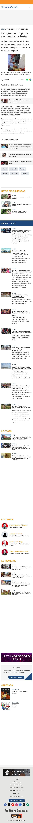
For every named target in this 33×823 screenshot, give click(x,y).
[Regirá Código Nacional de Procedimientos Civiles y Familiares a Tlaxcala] (6, 299)
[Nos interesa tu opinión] (16, 772)
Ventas (22, 169)
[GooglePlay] (27, 804)
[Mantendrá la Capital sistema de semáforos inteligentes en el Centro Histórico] (6, 353)
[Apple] (24, 804)
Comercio (13, 169)
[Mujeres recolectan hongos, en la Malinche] (6, 204)
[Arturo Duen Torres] (4, 534)
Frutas (5, 169)
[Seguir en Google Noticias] (30, 79)
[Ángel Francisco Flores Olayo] (4, 552)
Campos (24, 173)
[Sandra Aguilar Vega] (4, 543)
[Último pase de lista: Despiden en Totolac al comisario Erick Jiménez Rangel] (6, 567)
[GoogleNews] (20, 804)
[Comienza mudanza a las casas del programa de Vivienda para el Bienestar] (6, 592)
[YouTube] (12, 804)
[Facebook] (5, 804)
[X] (9, 804)
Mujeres (5, 173)
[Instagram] (16, 804)
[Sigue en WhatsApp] (27, 79)
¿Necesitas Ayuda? (16, 800)
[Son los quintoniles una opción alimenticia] (6, 196)
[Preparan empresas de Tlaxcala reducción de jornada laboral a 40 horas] (6, 335)
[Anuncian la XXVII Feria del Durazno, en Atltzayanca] (6, 211)
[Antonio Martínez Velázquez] (4, 526)
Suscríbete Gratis (16, 677)
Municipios (15, 173)
